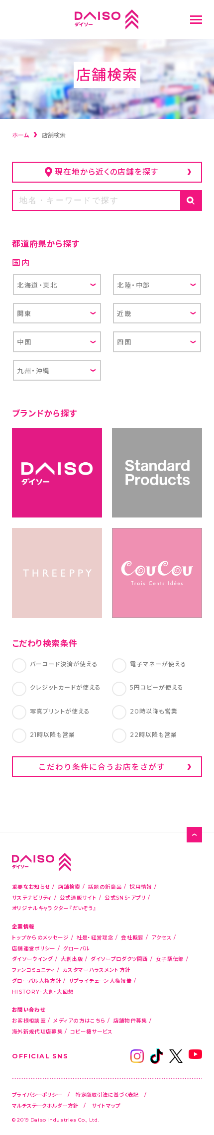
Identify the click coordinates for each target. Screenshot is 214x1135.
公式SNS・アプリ (125, 897)
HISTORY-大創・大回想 (43, 991)
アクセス (161, 937)
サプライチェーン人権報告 (100, 980)
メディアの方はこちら (79, 1020)
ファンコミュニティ (33, 969)
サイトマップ (106, 1105)
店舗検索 (69, 886)
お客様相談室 (29, 1020)
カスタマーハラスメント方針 (96, 969)
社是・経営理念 (95, 937)
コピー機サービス (91, 1031)
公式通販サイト (78, 897)
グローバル (76, 948)
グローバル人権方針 (36, 980)
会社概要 (132, 937)
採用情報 (140, 886)
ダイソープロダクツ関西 (119, 958)
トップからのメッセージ (40, 937)
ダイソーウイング (32, 958)
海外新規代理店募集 (37, 1031)
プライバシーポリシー (37, 1094)
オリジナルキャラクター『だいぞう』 (54, 908)
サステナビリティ (32, 897)
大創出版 (72, 958)
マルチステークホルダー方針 (45, 1105)
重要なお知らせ (31, 886)
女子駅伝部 (170, 958)
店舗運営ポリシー (33, 948)
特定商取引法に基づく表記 (107, 1094)
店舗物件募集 (130, 1020)
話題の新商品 (105, 886)
